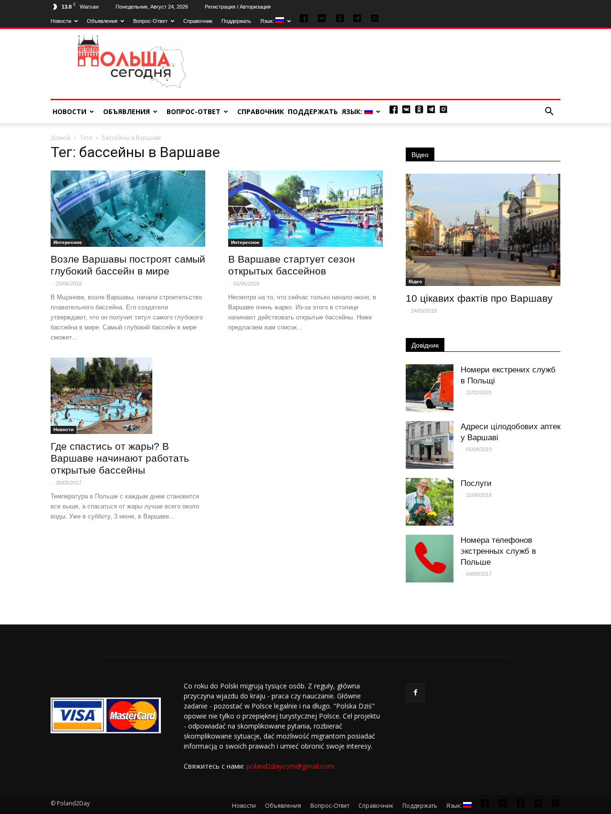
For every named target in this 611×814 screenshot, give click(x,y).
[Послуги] (429, 502)
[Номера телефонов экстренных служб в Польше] (429, 558)
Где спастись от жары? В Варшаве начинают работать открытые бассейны (120, 458)
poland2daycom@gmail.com (290, 766)
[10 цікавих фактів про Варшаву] (483, 230)
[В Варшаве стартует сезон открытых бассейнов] (305, 208)
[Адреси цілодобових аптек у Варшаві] (429, 445)
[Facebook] (415, 692)
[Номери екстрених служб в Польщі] (429, 388)
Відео (420, 155)
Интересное (67, 242)
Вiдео (415, 281)
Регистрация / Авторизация (238, 7)
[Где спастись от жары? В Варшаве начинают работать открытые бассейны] (128, 396)
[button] (548, 111)
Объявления (102, 21)
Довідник (425, 345)
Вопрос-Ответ (150, 21)
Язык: (267, 21)
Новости (61, 21)
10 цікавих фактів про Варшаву (479, 298)
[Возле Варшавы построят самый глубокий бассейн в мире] (128, 208)
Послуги (476, 483)
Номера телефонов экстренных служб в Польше (498, 551)
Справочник (197, 21)
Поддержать (236, 21)
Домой (61, 138)
